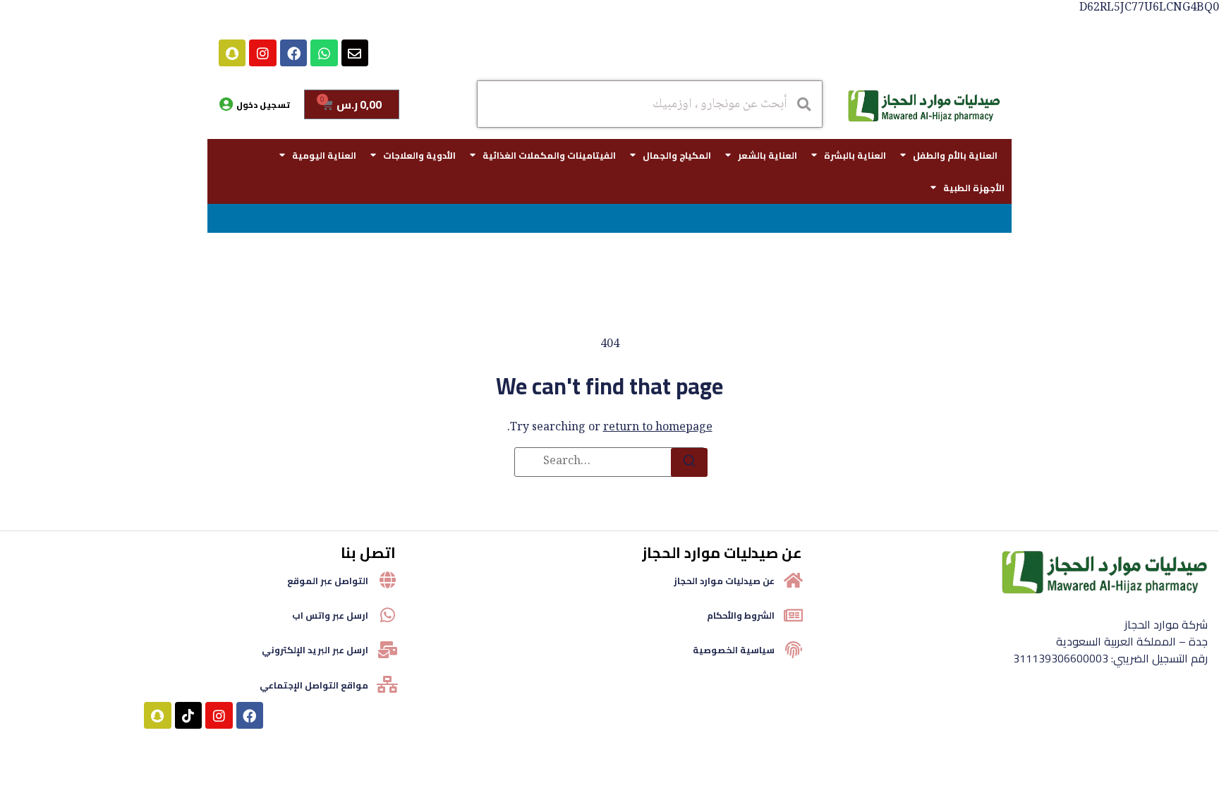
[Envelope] (354, 53)
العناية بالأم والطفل (955, 155)
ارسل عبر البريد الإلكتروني (315, 649)
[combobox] (650, 104)
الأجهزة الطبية (974, 187)
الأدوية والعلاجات (419, 155)
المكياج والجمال (677, 155)
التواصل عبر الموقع (327, 580)
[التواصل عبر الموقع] (387, 579)
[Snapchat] (232, 53)
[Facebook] (293, 53)
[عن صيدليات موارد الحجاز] (793, 579)
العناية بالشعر (767, 155)
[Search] (689, 462)
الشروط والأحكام (741, 615)
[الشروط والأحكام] (793, 615)
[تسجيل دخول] (226, 104)
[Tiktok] (188, 715)
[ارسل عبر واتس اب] (387, 615)
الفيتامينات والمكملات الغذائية (549, 155)
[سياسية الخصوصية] (793, 649)
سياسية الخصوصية (734, 649)
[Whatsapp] (323, 53)
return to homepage (657, 427)
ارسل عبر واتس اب (330, 615)
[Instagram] (262, 53)
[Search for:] (609, 462)
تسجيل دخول (263, 105)
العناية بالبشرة (855, 155)
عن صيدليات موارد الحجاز (724, 580)
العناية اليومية (324, 155)
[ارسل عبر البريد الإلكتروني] (387, 649)
